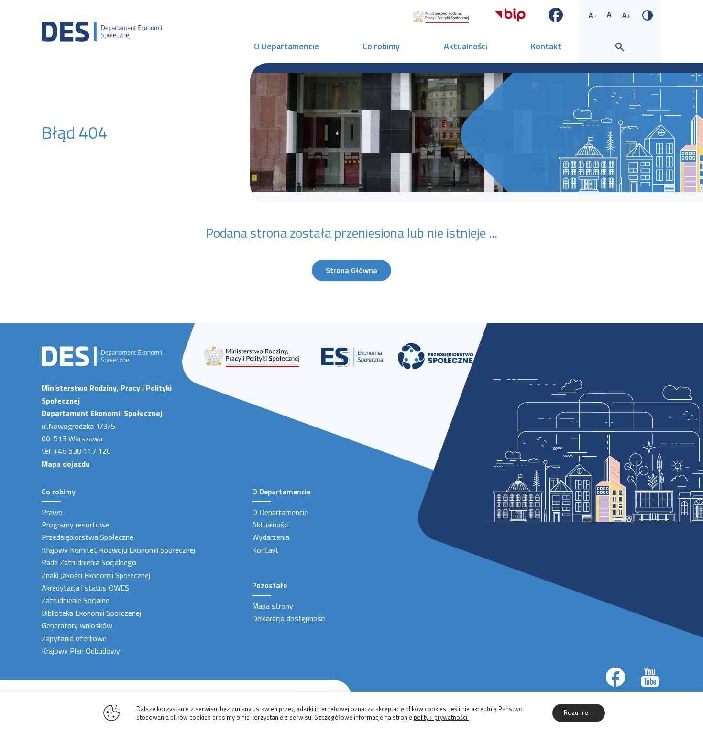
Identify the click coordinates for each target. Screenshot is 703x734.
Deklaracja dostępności (289, 618)
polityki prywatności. (441, 717)
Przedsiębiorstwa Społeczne (87, 537)
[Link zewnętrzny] (441, 16)
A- (593, 15)
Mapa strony (272, 606)
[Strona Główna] (102, 30)
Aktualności (465, 46)
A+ (627, 15)
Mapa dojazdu (66, 464)
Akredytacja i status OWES (85, 587)
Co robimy (381, 46)
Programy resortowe (76, 524)
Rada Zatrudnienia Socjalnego (89, 562)
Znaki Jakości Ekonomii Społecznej (96, 575)
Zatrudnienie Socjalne (76, 600)
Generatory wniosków (77, 625)
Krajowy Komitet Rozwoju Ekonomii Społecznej (118, 550)
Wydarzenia (270, 537)
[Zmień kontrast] (647, 14)
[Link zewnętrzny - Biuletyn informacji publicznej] (510, 14)
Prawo (52, 512)
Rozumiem (578, 712)
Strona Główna (351, 270)
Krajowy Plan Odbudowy (81, 651)
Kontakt (546, 46)
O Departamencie (286, 46)
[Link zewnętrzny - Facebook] (556, 14)
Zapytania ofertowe (74, 638)
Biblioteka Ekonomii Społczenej (91, 613)
